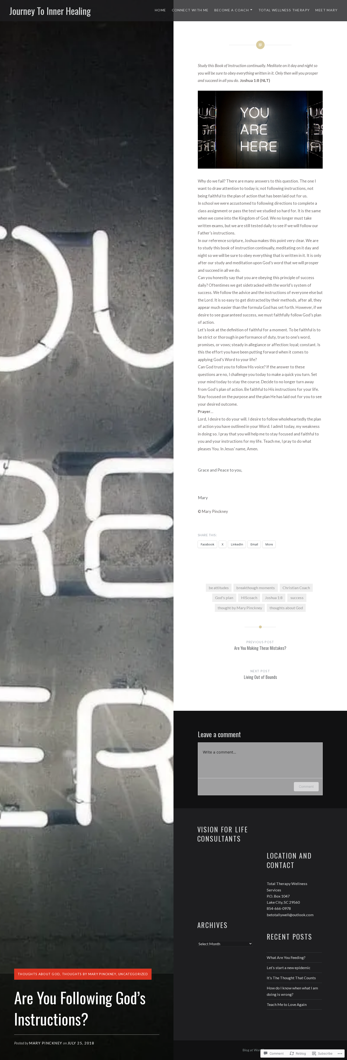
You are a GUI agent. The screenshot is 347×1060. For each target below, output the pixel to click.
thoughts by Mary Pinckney (89, 974)
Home (160, 10)
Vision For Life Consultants (222, 833)
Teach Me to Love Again (287, 1004)
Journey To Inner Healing (50, 10)
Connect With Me (190, 10)
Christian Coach (296, 587)
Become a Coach (231, 10)
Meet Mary (326, 10)
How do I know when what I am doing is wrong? (292, 991)
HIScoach (249, 597)
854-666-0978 (279, 908)
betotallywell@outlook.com (290, 914)
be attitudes (219, 587)
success (297, 597)
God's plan (224, 597)
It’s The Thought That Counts (291, 977)
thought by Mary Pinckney (240, 607)
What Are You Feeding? (286, 957)
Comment (306, 786)
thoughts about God (39, 974)
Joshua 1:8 (274, 597)
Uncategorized (133, 974)
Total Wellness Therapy (284, 10)
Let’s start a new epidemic (288, 967)
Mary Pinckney (45, 1043)
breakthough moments (255, 587)
